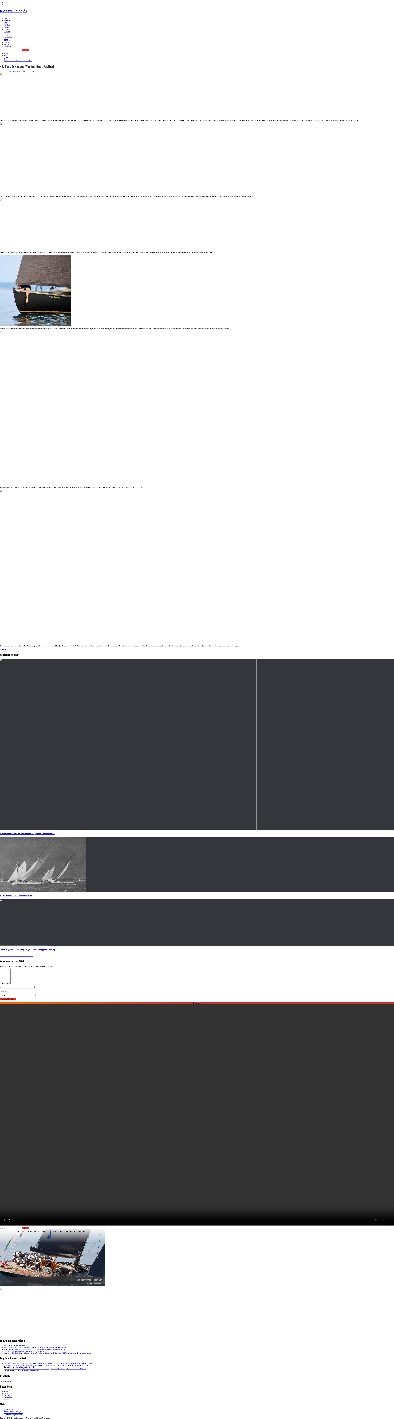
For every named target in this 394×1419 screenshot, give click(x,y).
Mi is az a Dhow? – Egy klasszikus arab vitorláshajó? (68, 1369)
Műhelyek (7, 25)
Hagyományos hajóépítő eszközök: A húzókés (76, 1363)
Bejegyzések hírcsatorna (12, 1411)
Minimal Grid (36, 1418)
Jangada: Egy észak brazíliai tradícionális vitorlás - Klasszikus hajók (26, 1369)
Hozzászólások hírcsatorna (13, 1413)
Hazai (5, 18)
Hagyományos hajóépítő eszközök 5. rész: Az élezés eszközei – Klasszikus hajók (31, 1363)
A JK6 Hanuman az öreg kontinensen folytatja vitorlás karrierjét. (27, 834)
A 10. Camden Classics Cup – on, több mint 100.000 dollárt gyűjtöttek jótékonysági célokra (34, 1349)
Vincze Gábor (31, 72)
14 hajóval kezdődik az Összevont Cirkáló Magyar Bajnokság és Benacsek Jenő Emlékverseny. (35, 1347)
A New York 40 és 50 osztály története (16, 896)
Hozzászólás (5, 984)
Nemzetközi (7, 20)
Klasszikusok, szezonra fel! (25, 1367)
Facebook (7, 31)
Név (2, 987)
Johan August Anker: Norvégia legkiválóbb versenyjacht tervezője (28, 949)
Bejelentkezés (8, 1409)
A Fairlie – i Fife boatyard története (27, 1371)
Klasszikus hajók (13, 11)
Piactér (6, 29)
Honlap (2, 995)
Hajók (5, 22)
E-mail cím (4, 991)
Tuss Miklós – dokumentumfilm (14, 1346)
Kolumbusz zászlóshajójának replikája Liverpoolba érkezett (24, 1351)
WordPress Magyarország (13, 1415)
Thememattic (46, 1418)
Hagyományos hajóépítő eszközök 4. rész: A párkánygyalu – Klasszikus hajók (30, 1365)
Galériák (6, 27)
